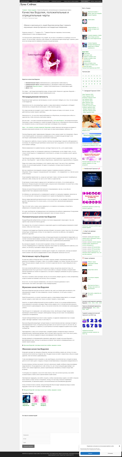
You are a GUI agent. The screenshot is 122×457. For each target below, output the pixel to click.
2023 (89, 303)
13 (97, 78)
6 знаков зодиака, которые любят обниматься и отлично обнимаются (91, 243)
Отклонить (110, 453)
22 (83, 83)
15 (83, 81)
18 (91, 81)
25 (91, 83)
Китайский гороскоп (56, 1)
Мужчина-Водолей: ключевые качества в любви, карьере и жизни (42, 345)
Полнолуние (87, 60)
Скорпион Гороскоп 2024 (89, 105)
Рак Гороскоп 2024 (87, 99)
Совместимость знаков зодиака (71, 1)
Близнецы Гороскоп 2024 (89, 97)
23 (86, 83)
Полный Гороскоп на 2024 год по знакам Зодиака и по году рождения (91, 163)
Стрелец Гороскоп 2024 (88, 107)
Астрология (34, 1)
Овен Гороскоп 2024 (87, 94)
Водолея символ (37, 86)
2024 (93, 303)
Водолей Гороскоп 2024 (89, 110)
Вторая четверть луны (90, 58)
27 (97, 83)
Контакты (45, 453)
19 (94, 81)
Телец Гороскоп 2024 (88, 96)
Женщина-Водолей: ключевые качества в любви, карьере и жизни (42, 390)
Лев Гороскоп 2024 (87, 100)
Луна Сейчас (28, 4)
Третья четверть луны (90, 63)
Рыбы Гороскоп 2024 (88, 112)
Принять (90, 453)
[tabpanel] (92, 177)
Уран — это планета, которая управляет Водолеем (36, 127)
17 (89, 81)
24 (89, 83)
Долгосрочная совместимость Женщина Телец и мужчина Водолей (91, 238)
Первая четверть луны (90, 56)
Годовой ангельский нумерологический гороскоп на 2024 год (90, 332)
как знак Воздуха (59, 120)
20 (97, 81)
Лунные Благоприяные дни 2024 (91, 68)
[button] (119, 446)
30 (86, 86)
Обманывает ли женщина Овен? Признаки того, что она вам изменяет (91, 252)
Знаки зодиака (84, 1)
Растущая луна (88, 55)
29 (83, 86)
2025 (96, 303)
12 (94, 78)
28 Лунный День (96, 247)
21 (100, 81)
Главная (24, 10)
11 (91, 78)
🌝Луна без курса (87, 66)
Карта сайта (37, 453)
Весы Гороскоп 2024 (87, 104)
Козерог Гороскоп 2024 (89, 109)
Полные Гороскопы (44, 1)
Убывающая (87, 61)
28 (100, 83)
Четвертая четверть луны (91, 64)
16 (86, 81)
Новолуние (87, 53)
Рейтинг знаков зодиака (96, 1)
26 (94, 83)
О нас (41, 453)
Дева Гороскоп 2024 (87, 102)
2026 (100, 303)
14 (100, 78)
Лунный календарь (24, 1)
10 (89, 78)
